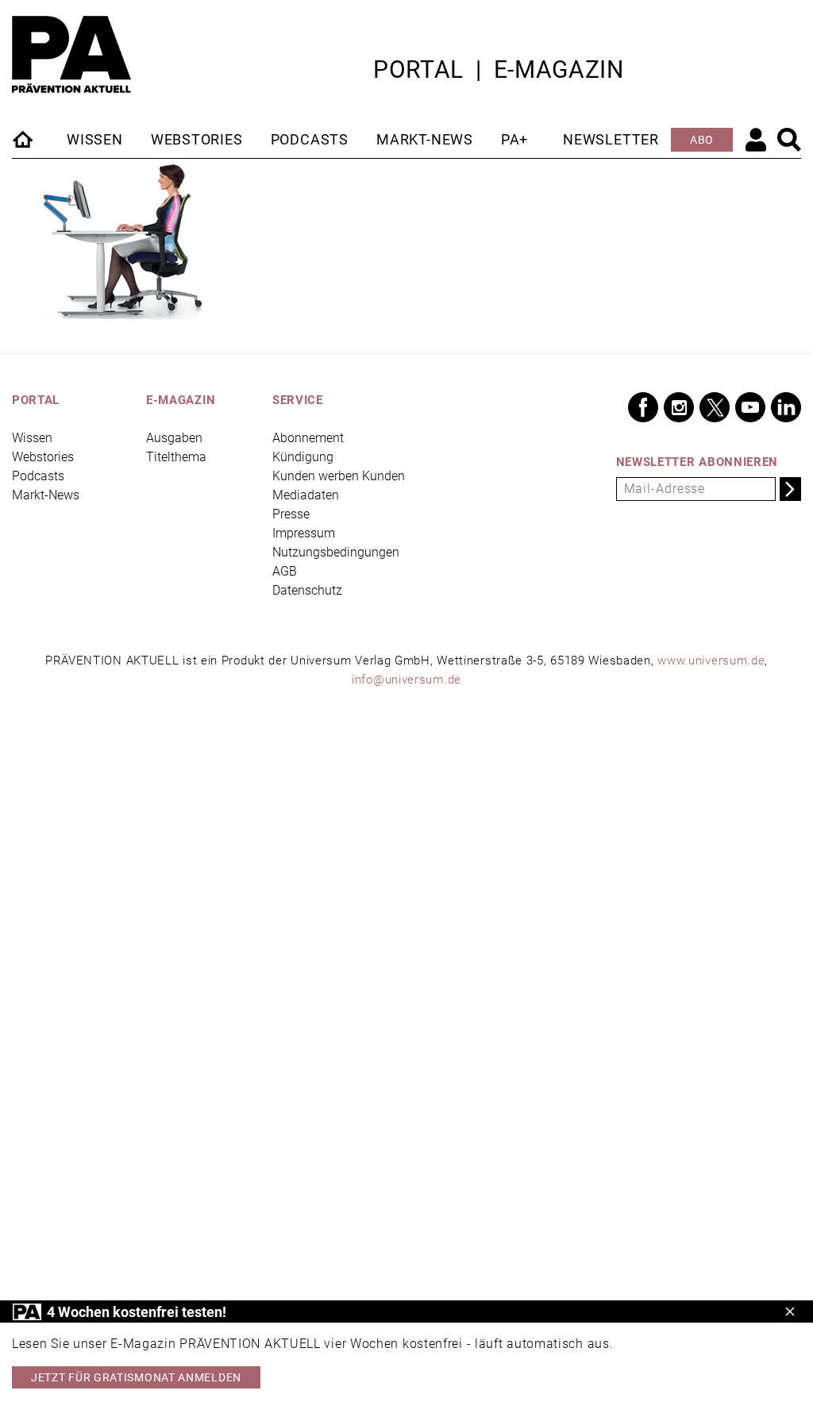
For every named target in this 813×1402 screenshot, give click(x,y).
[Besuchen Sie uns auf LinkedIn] (786, 407)
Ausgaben (174, 437)
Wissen (95, 139)
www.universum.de (711, 660)
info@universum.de (406, 679)
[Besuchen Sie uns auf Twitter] (714, 407)
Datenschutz (307, 590)
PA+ (514, 139)
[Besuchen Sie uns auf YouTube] (750, 407)
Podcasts (310, 139)
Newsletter (611, 139)
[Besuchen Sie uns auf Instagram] (679, 407)
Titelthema (176, 456)
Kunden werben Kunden (338, 475)
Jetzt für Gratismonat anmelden (136, 1377)
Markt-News (424, 139)
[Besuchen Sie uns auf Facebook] (643, 407)
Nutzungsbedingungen (335, 552)
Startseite (24, 138)
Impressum (303, 533)
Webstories (197, 139)
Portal (418, 69)
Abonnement (308, 437)
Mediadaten (305, 495)
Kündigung (302, 456)
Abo (702, 139)
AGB (284, 571)
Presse (291, 514)
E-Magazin (559, 69)
